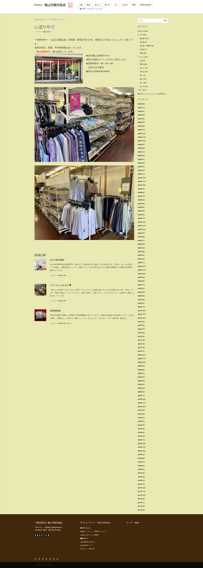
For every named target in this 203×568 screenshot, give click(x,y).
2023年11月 (142, 226)
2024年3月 (141, 211)
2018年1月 (141, 484)
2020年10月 (142, 362)
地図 (95, 59)
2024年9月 (141, 189)
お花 (141, 60)
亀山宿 (54, 19)
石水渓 (142, 49)
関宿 (141, 53)
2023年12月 (142, 222)
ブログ (140, 90)
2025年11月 (142, 137)
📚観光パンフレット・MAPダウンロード (93, 531)
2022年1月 (141, 307)
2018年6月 (141, 466)
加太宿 (142, 42)
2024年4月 (141, 207)
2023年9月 (141, 233)
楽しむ (97, 5)
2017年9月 (141, 499)
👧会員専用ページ (86, 545)
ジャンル (141, 57)
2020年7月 (141, 373)
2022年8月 (141, 281)
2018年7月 (141, 462)
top (81, 5)
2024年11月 (142, 181)
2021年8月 (141, 325)
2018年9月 (141, 454)
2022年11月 (142, 270)
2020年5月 (141, 381)
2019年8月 (141, 414)
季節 (134, 5)
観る (88, 5)
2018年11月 (142, 447)
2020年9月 (141, 366)
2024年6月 (141, 200)
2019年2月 (141, 436)
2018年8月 (141, 458)
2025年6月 (141, 155)
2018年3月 (141, 477)
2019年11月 (142, 403)
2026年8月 (141, 104)
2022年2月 (141, 303)
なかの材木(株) (57, 260)
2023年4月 (141, 251)
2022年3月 (141, 300)
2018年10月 (142, 451)
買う (116, 5)
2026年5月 (141, 115)
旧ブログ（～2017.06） (88, 549)
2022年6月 (141, 288)
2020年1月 (141, 395)
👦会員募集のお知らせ (87, 542)
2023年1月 (141, 263)
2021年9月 (141, 322)
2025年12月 (142, 133)
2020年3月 (141, 388)
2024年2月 (141, 215)
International (145, 5)
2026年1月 (141, 130)
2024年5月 (141, 204)
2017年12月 (142, 488)
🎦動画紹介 (84, 538)
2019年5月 (141, 425)
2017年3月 (141, 510)
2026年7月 (141, 108)
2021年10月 (142, 318)
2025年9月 (141, 144)
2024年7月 (141, 196)
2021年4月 (141, 340)
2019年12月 (142, 399)
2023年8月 (141, 237)
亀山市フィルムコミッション (91, 9)
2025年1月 (141, 174)
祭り (141, 75)
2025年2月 (141, 170)
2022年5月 (141, 292)
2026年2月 (141, 126)
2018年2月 (141, 480)
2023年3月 (141, 255)
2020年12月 (142, 355)
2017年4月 (141, 506)
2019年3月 (141, 432)
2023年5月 (141, 248)
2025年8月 (141, 148)
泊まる (125, 5)
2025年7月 (141, 152)
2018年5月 (141, 469)
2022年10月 (142, 274)
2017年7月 (141, 503)
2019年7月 (141, 418)
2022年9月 (141, 277)
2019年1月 (141, 440)
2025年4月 (141, 163)
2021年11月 (142, 314)
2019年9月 (141, 410)
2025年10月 (142, 141)
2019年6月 (141, 421)
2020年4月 (141, 384)
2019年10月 (142, 407)
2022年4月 (141, 296)
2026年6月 (141, 111)
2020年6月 (141, 377)
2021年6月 (141, 333)
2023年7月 (141, 240)
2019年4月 (141, 429)
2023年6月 (141, 244)
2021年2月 (141, 347)
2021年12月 (142, 311)
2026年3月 (141, 122)
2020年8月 (141, 370)
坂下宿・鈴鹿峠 (145, 46)
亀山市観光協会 (39, 19)
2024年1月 (141, 218)
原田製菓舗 (55, 310)
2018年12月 (142, 443)
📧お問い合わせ (85, 528)
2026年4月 (141, 119)
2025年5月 (141, 159)
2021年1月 (141, 351)
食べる (107, 5)
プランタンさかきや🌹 (60, 285)
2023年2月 (141, 259)
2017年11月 (142, 491)
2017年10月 (142, 495)
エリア (48, 19)
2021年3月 (141, 344)
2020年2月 (141, 392)
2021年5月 (141, 336)
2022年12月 (142, 266)
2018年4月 (141, 473)
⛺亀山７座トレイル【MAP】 (89, 535)
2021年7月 (141, 329)
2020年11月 (142, 358)
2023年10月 (142, 229)
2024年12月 (142, 178)
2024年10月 (142, 185)
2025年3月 (141, 167)
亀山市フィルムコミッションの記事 (150, 94)
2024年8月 (141, 192)
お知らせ (141, 31)
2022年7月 (141, 285)
